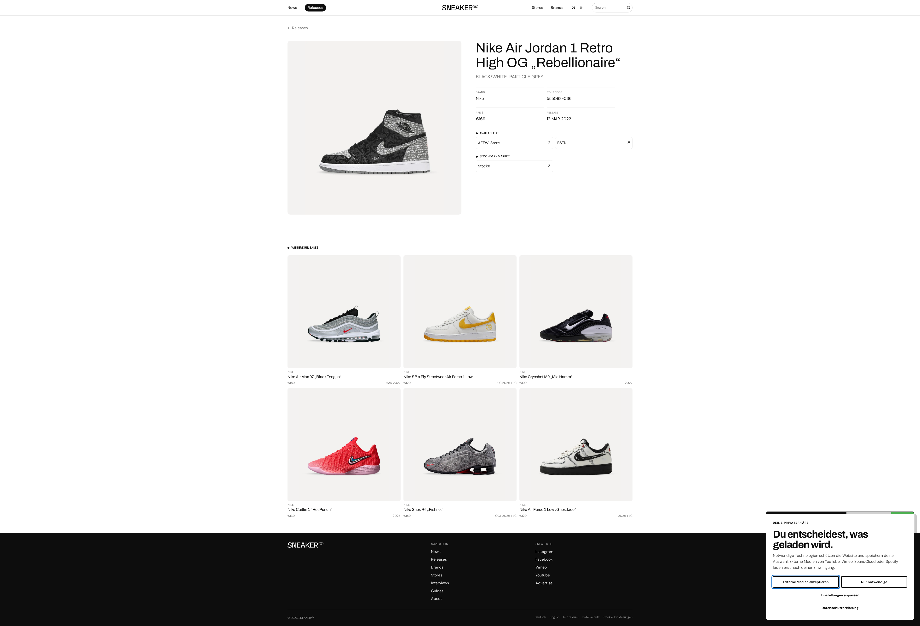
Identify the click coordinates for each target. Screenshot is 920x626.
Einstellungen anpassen (840, 595)
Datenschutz (591, 617)
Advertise (543, 583)
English (554, 617)
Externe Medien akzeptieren (806, 582)
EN (581, 8)
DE (573, 8)
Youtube (542, 575)
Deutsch (540, 617)
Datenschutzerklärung (840, 608)
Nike (480, 98)
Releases (315, 7)
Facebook (543, 559)
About (436, 598)
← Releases (298, 27)
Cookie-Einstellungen (618, 617)
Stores (537, 7)
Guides (437, 590)
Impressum (571, 617)
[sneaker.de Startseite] (460, 8)
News (292, 7)
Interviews (440, 583)
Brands (557, 7)
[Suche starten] (628, 7)
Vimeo (541, 567)
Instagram (544, 551)
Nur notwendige (874, 582)
